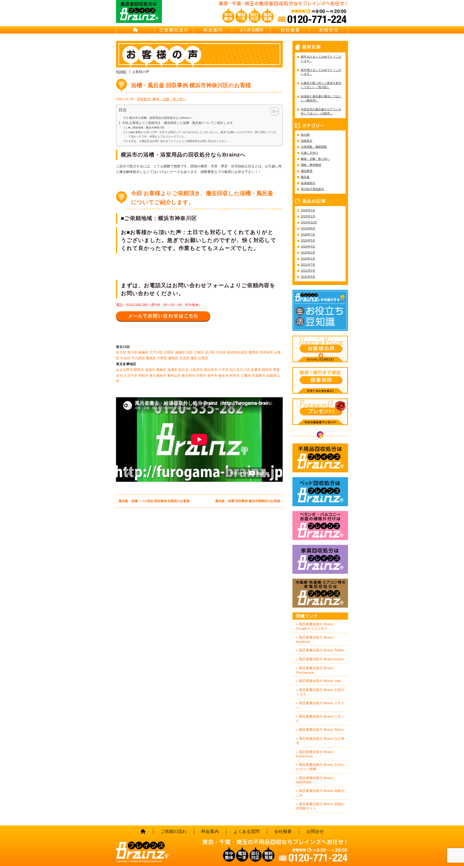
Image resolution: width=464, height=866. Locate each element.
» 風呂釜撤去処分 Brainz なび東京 (320, 741)
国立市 (183, 370)
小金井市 (196, 370)
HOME (135, 30)
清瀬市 (172, 370)
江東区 (199, 352)
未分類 (305, 134)
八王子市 (130, 375)
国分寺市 (211, 370)
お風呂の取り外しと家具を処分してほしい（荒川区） (321, 85)
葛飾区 (180, 352)
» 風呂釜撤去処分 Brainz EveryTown (314, 754)
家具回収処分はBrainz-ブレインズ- (320, 559)
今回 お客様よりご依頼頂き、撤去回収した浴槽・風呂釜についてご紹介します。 (179, 123)
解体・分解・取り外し (169, 99)
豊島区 (151, 358)
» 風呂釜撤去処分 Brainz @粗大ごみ (320, 793)
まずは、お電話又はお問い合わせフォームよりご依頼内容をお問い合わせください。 (178, 141)
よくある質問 (251, 30)
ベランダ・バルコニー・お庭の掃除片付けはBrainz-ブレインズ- (320, 525)
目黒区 (203, 358)
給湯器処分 (308, 183)
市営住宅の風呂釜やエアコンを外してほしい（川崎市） (321, 111)
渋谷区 (221, 352)
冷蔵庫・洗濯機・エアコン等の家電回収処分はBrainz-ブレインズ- (320, 593)
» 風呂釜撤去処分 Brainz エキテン (320, 705)
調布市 (267, 370)
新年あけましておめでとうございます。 (321, 59)
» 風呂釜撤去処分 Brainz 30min (320, 729)
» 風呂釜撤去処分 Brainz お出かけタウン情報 (320, 767)
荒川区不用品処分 (312, 189)
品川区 (210, 352)
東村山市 (174, 375)
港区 (193, 358)
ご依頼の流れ (174, 30)
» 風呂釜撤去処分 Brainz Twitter (320, 650)
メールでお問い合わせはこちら (163, 316)
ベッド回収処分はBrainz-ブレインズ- (320, 491)
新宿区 (232, 352)
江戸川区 (156, 352)
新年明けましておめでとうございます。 (321, 72)
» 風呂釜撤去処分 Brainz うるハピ (320, 718)
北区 (189, 352)
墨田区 (253, 352)
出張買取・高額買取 (314, 147)
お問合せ (328, 30)
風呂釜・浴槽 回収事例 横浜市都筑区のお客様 (247, 501)
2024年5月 (308, 240)
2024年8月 (308, 228)
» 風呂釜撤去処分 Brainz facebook (314, 639)
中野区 (162, 358)
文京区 (184, 358)
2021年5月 (308, 270)
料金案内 (212, 30)
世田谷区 (266, 352)
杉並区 (242, 352)
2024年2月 (308, 252)
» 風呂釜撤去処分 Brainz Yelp (318, 681)
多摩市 (256, 370)
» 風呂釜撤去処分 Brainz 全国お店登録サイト (320, 806)
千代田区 (138, 358)
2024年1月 (308, 258)
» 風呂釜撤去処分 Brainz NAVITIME (314, 780)
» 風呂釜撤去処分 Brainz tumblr (320, 659)
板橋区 (143, 352)
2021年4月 (308, 276)
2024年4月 (308, 246)
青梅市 (161, 370)
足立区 (121, 352)
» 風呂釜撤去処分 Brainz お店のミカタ (320, 692)
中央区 (125, 358)
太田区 (169, 352)
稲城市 (150, 370)
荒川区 (132, 352)
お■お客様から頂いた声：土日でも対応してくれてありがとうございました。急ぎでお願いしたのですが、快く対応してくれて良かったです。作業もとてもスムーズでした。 (202, 134)
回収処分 (144, 99)
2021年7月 (308, 264)
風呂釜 (305, 177)
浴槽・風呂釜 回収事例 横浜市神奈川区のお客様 (191, 85)
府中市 (212, 375)
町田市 (235, 375)
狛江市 (235, 370)
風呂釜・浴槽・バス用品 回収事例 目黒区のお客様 (154, 501)
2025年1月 (308, 216)
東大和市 (188, 375)
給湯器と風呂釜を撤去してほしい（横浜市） (321, 98)
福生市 (223, 375)
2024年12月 (309, 222)
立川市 (245, 370)
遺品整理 (306, 171)
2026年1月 (308, 210)
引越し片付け (309, 153)
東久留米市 (157, 375)
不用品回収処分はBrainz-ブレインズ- (320, 457)
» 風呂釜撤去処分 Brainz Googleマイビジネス (314, 626)
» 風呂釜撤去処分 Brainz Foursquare (314, 670)
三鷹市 (246, 375)
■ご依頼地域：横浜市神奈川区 (146, 127)
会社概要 (290, 30)
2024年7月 (308, 234)
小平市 (223, 370)
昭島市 (139, 370)
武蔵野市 (258, 375)
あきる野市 (124, 370)
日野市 (201, 375)
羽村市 (143, 375)
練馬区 (173, 358)
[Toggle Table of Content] (272, 111)
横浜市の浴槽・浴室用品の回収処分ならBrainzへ (161, 118)
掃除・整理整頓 (311, 165)
